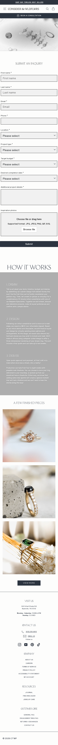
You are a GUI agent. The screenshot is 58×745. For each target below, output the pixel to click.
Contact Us (29, 725)
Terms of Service (29, 667)
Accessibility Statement (29, 674)
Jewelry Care (29, 699)
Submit (29, 244)
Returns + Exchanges (29, 721)
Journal (29, 692)
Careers (29, 663)
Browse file (29, 229)
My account (29, 677)
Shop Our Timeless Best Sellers (29, 2)
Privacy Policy (29, 670)
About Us (29, 660)
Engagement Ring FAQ (29, 718)
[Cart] (53, 9)
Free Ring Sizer (29, 696)
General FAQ (29, 715)
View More (29, 583)
